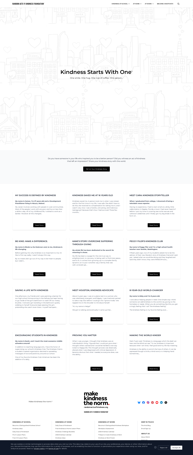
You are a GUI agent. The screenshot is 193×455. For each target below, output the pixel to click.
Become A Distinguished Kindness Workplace (113, 425)
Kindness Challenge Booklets (65, 431)
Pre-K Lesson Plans (19, 435)
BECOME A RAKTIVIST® (165, 4)
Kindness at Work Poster (106, 438)
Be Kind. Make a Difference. (31, 241)
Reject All (163, 448)
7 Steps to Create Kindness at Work (110, 435)
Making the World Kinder (145, 335)
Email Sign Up (146, 428)
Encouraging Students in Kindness (36, 335)
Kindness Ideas (18, 428)
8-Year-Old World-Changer (146, 290)
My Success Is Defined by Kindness (35, 195)
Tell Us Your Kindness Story (96, 169)
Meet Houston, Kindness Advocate (93, 290)
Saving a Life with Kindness (31, 290)
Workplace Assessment (106, 428)
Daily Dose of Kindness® (21, 431)
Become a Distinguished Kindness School (26, 425)
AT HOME (136, 4)
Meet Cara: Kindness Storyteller (149, 195)
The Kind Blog (146, 425)
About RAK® (145, 437)
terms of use (54, 449)
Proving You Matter (84, 335)
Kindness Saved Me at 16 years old (92, 195)
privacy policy (39, 449)
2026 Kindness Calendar (63, 435)
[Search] (178, 4)
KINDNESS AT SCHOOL (120, 4)
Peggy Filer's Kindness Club (146, 241)
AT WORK (148, 4)
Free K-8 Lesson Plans (20, 438)
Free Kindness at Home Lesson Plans (67, 428)
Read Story (39, 225)
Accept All (176, 448)
